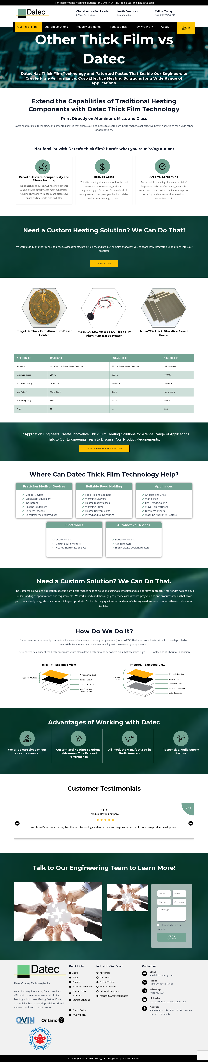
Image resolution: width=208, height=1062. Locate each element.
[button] (17, 823)
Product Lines (118, 26)
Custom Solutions (56, 26)
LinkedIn (155, 998)
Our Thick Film (27, 26)
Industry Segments (88, 26)
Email (153, 972)
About (165, 26)
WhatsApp (156, 989)
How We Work (144, 26)
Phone (153, 980)
